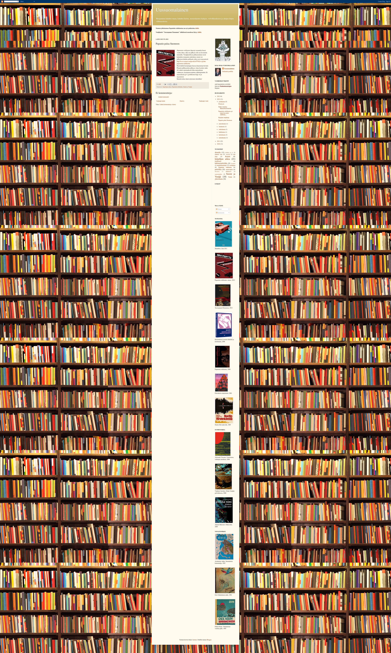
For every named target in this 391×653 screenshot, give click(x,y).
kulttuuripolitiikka (221, 163)
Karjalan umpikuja (223, 117)
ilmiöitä (228, 154)
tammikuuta (222, 138)
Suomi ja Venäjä (187, 87)
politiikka (218, 169)
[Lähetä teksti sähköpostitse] (165, 84)
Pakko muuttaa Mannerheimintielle (224, 107)
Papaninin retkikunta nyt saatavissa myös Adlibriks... (225, 113)
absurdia (218, 152)
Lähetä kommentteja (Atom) (168, 104)
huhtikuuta (222, 132)
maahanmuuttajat (222, 165)
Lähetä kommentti (163, 97)
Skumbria (217, 171)
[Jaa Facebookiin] (174, 84)
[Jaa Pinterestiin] (176, 84)
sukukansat (228, 171)
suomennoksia (218, 174)
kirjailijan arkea (167, 87)
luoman (194, 640)
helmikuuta (222, 135)
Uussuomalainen (172, 9)
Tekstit (219, 209)
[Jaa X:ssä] (172, 84)
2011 (218, 141)
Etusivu (182, 101)
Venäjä (230, 177)
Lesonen (233, 163)
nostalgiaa (232, 165)
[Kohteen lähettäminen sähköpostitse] (168, 84)
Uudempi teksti (160, 101)
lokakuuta (222, 127)
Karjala (227, 156)
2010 (218, 144)
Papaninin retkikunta (177, 87)
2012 (218, 99)
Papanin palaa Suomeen (225, 120)
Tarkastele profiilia (227, 71)
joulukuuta (222, 102)
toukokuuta (222, 129)
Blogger (209, 640)
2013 (218, 96)
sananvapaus (229, 169)
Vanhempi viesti (203, 101)
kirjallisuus (218, 161)
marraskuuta (222, 124)
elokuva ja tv (229, 152)
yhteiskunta (219, 179)
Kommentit (220, 213)
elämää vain (218, 154)
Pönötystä (221, 104)
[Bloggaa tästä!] (170, 84)
